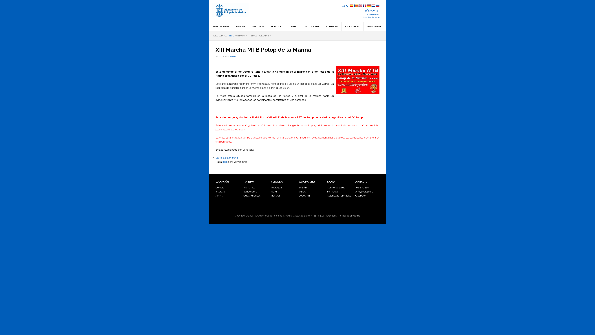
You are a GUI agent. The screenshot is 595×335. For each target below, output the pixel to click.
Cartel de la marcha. (227, 157)
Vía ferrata (249, 187)
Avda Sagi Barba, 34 (371, 17)
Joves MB (304, 195)
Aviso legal (331, 215)
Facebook (360, 195)
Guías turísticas (252, 195)
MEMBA (304, 187)
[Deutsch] (369, 6)
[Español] (351, 6)
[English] (360, 6)
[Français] (364, 6)
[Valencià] (356, 6)
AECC (302, 191)
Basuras (275, 195)
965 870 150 (372, 10)
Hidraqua (276, 187)
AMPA (219, 195)
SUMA (274, 191)
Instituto (220, 191)
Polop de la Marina (234, 10)
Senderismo (250, 191)
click (224, 161)
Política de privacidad (349, 215)
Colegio (220, 187)
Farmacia (332, 191)
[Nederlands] (373, 6)
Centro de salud (336, 187)
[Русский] (377, 6)
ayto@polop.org (373, 14)
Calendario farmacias (339, 195)
